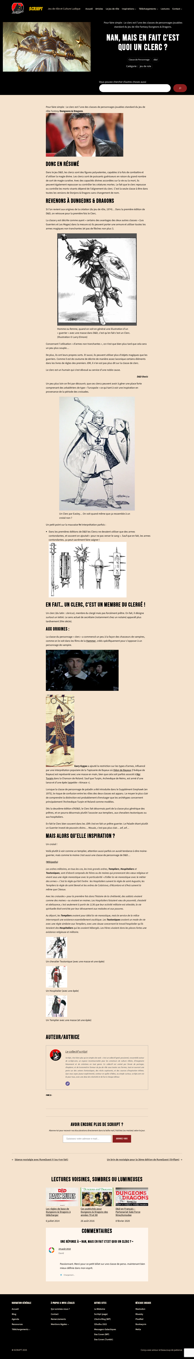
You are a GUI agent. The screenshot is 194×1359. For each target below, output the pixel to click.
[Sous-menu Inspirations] (135, 9)
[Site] (67, 1084)
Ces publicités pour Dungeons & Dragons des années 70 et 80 (94, 1212)
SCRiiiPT (36, 8)
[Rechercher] (180, 88)
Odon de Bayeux (122, 770)
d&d (156, 59)
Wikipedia (52, 862)
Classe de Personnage (139, 59)
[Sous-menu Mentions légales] (68, 1324)
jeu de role (145, 66)
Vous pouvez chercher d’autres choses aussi (122, 82)
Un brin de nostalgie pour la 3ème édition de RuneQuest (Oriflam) (143, 1159)
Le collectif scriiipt (76, 1051)
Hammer (91, 641)
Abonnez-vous (122, 1138)
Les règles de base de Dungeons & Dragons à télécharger (58, 1212)
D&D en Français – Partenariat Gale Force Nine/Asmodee (128, 1212)
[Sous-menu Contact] (181, 9)
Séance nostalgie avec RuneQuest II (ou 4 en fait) (41, 1159)
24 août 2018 (65, 1249)
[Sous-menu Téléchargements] (157, 9)
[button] (97, 950)
